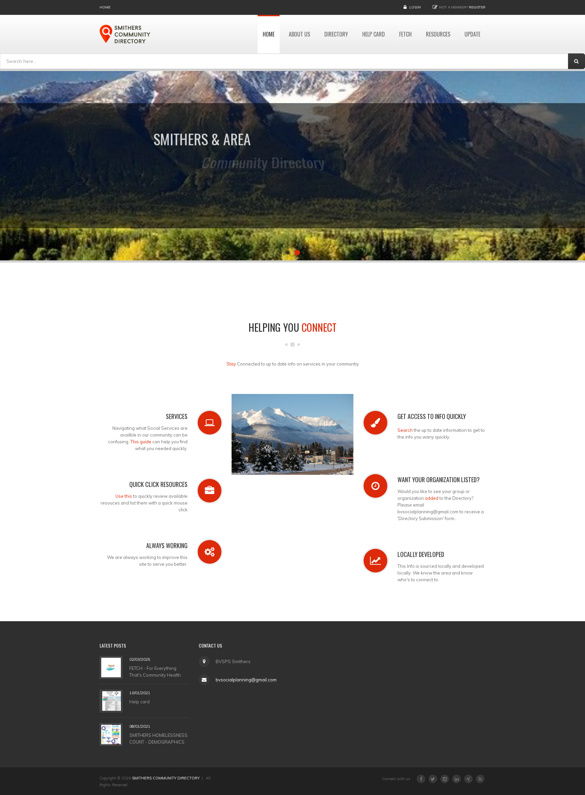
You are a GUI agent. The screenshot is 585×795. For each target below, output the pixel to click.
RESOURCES (438, 34)
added (431, 498)
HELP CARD (373, 34)
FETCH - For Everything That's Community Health (155, 671)
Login (415, 7)
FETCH (405, 34)
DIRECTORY (336, 34)
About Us (299, 34)
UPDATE (472, 34)
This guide (140, 441)
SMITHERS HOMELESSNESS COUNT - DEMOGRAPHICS (158, 738)
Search (405, 430)
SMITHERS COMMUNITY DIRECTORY (166, 778)
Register (477, 7)
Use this (123, 496)
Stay (231, 364)
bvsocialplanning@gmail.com (246, 679)
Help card (139, 701)
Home (105, 7)
